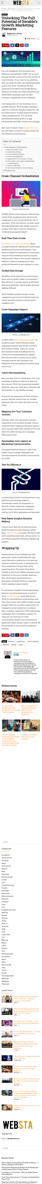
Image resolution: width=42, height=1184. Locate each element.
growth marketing (33, 641)
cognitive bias (12, 533)
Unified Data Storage (14, 152)
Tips (3, 967)
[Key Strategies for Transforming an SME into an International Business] (30, 692)
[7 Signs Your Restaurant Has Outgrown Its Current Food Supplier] (11, 692)
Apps (4, 863)
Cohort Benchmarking (15, 156)
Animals (5, 860)
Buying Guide (7, 877)
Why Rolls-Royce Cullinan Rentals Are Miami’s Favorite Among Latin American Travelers (25, 1045)
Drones (4, 888)
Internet (5, 926)
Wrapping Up (9, 170)
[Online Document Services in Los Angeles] (30, 721)
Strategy (13, 644)
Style (4, 962)
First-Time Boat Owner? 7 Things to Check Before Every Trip (27, 1032)
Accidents (6, 855)
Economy (5, 891)
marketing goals (13, 596)
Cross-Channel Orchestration (15, 147)
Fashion (5, 899)
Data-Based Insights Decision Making (20, 168)
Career (4, 880)
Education (6, 893)
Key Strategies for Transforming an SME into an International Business (29, 710)
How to (4, 923)
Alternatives (7, 858)
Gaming (5, 912)
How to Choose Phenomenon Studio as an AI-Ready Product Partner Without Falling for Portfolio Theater (11, 739)
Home (4, 8)
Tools (4, 970)
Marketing (6, 644)
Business (11, 8)
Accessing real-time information (16, 244)
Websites (5, 978)
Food (3, 904)
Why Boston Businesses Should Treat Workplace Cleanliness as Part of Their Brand (26, 1011)
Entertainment (8, 896)
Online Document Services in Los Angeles (29, 736)
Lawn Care (6, 934)
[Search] (38, 3)
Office (4, 945)
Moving (5, 940)
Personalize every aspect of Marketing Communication (21, 162)
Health (4, 915)
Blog (3, 871)
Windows (5, 984)
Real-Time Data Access (15, 150)
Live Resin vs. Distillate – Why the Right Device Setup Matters (26, 1022)
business (11, 641)
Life (3, 937)
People (4, 948)
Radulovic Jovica (14, 33)
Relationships (7, 954)
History (5, 918)
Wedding (5, 981)
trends (21, 644)
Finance (5, 902)
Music (4, 943)
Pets (3, 951)
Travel (4, 973)
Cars (3, 882)
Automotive (6, 866)
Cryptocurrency (8, 885)
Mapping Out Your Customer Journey (19, 159)
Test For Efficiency (14, 165)
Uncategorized (7, 976)
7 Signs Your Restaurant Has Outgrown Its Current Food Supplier (11, 709)
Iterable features (30, 128)
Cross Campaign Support (15, 154)
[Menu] (2, 3)
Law (3, 932)
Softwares (6, 956)
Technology (6, 965)
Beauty (4, 869)
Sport (4, 959)
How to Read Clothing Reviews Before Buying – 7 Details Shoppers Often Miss (26, 999)
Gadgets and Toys (9, 910)
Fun (3, 907)
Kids (3, 929)
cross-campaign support (24, 340)
